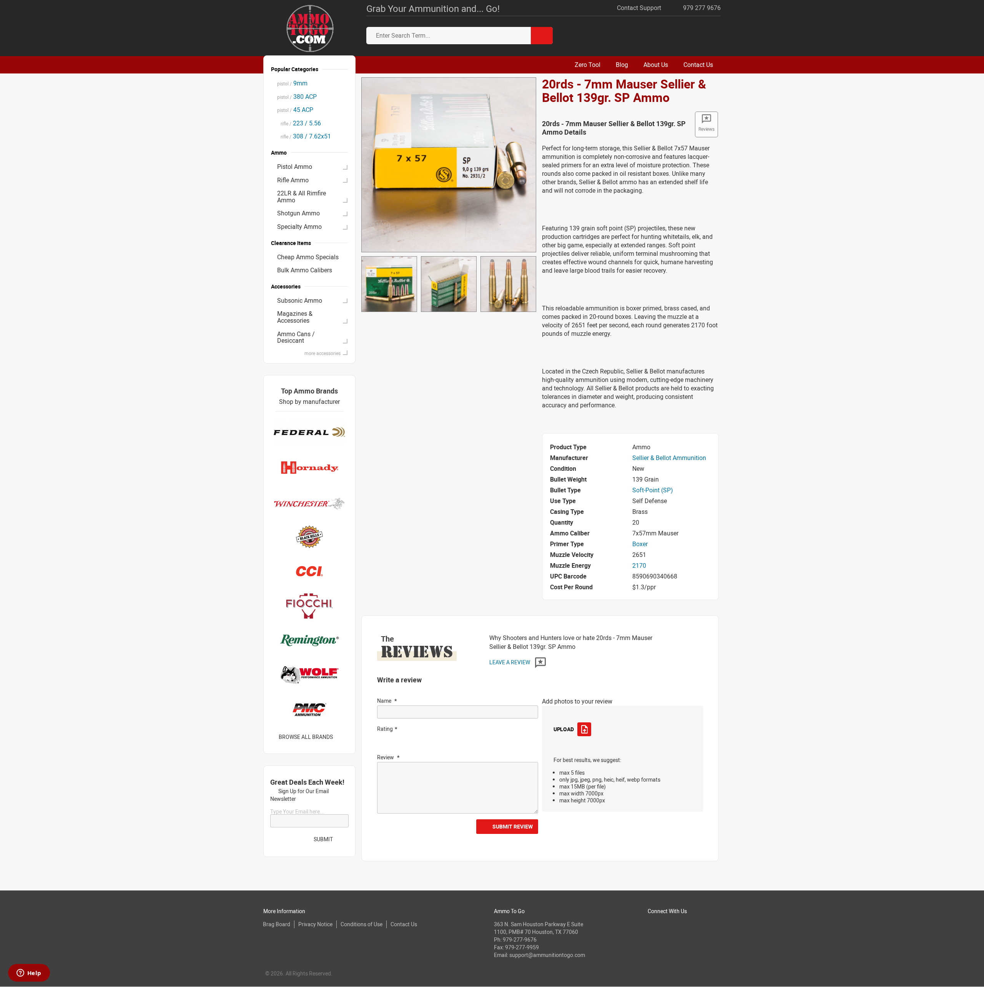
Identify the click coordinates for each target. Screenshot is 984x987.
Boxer (640, 544)
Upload (563, 729)
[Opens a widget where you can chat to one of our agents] (29, 973)
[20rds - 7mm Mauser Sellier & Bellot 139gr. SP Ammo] (448, 164)
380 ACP (297, 96)
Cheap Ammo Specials (308, 257)
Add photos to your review (577, 701)
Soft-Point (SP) (652, 490)
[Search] (542, 35)
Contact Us (404, 924)
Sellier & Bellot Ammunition (669, 457)
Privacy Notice (315, 924)
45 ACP (295, 109)
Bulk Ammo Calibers (304, 270)
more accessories (322, 353)
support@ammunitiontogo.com (547, 955)
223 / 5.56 (299, 123)
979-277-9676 (520, 939)
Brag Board (276, 924)
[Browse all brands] (343, 737)
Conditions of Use (361, 924)
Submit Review (512, 826)
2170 (639, 565)
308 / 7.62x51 (304, 136)
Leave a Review (510, 662)
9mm (292, 83)
